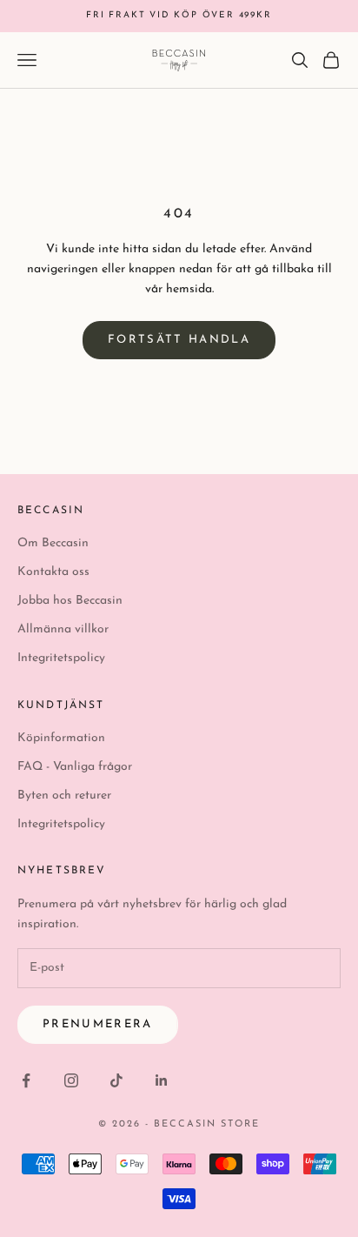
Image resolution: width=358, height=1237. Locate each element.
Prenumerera (98, 1024)
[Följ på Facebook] (26, 1080)
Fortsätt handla (179, 339)
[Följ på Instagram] (71, 1080)
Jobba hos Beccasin (70, 600)
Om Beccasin (53, 543)
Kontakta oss (53, 571)
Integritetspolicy (61, 658)
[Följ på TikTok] (116, 1080)
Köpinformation (61, 738)
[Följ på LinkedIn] (161, 1080)
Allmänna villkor (63, 629)
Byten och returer (64, 795)
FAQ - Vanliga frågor (74, 766)
